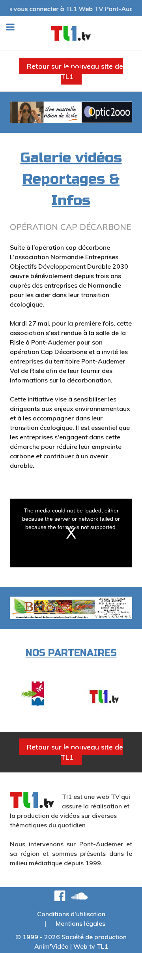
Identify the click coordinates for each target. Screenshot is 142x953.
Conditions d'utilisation (71, 914)
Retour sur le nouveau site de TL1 (75, 71)
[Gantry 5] (71, 33)
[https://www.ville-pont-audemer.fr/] (38, 694)
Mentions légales (80, 923)
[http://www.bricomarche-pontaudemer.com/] (104, 694)
